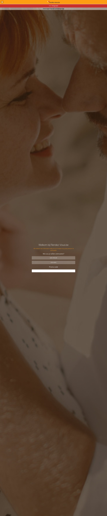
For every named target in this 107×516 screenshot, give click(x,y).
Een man (53, 262)
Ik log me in (55, 6)
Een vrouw (53, 258)
